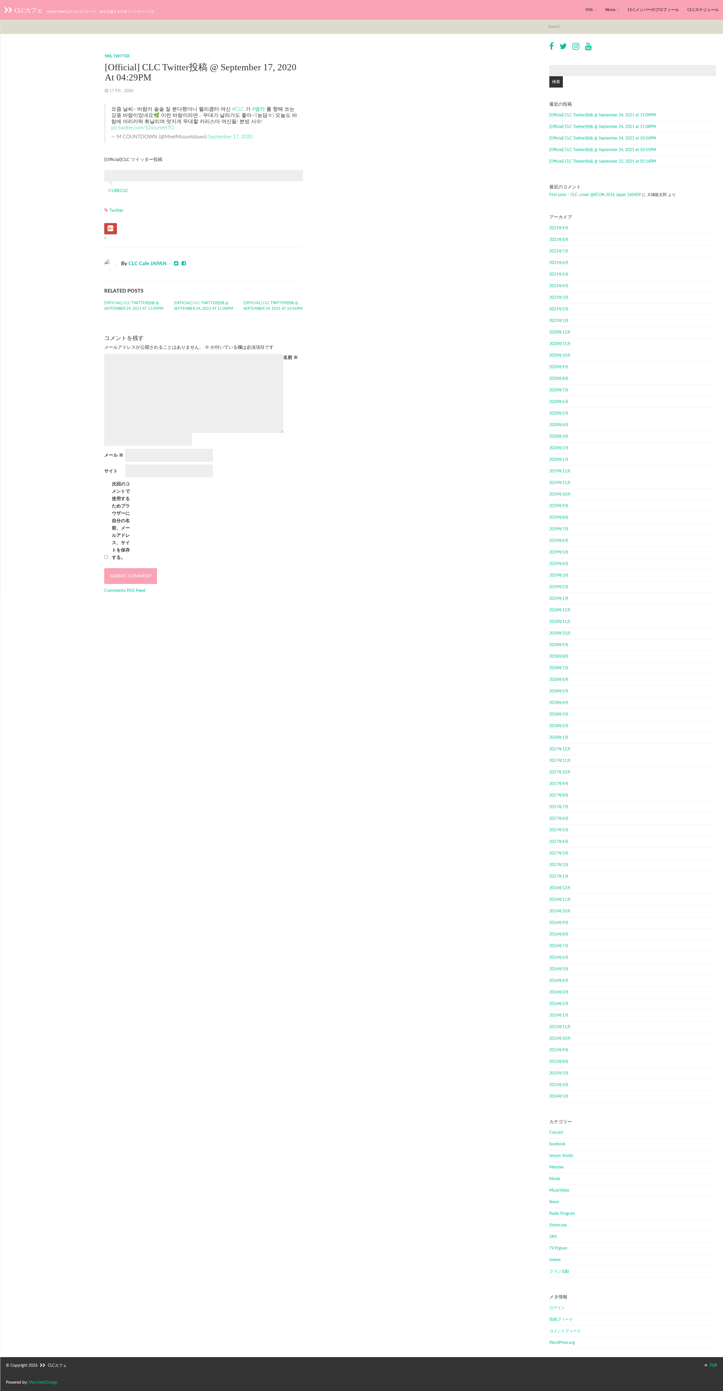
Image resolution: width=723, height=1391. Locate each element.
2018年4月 (559, 703)
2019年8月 (559, 518)
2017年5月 (559, 830)
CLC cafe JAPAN (148, 263)
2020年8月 (559, 379)
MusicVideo (559, 1190)
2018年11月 (560, 622)
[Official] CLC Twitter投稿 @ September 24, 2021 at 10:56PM (272, 306)
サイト (111, 471)
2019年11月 (560, 483)
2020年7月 (559, 390)
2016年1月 (559, 1015)
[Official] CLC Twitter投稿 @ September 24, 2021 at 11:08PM (203, 306)
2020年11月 (560, 344)
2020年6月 (559, 402)
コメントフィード (565, 1331)
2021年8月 (559, 240)
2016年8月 (559, 934)
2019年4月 (559, 564)
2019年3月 (559, 575)
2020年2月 (559, 448)
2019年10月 (560, 494)
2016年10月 (560, 911)
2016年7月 (559, 946)
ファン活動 (559, 1272)
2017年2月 (559, 865)
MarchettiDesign (43, 1383)
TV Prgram (558, 1248)
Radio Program (562, 1214)
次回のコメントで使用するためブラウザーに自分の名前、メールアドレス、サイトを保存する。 (121, 521)
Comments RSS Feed (124, 590)
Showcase (558, 1225)
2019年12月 (560, 471)
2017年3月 (559, 853)
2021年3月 (559, 298)
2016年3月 (559, 992)
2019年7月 (559, 529)
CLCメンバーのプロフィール (653, 10)
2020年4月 (559, 425)
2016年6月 (559, 958)
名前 (290, 357)
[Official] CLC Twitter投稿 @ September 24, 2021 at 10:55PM (602, 150)
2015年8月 (559, 1062)
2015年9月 (559, 1050)
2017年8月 (559, 795)
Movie (611, 10)
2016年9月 (559, 923)
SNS (589, 10)
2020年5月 (559, 413)
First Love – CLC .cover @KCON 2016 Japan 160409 (595, 195)
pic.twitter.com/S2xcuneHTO (142, 127)
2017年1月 (559, 876)
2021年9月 (559, 228)
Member (556, 1167)
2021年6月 (559, 263)
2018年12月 (560, 610)
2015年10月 (560, 1039)
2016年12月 (560, 888)
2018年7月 (559, 668)
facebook (557, 1144)
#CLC (238, 109)
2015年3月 (559, 1085)
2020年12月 (560, 332)
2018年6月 (559, 680)
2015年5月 (559, 1073)
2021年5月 (559, 274)
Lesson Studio (561, 1156)
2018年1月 (559, 738)
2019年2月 (559, 587)
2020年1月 (559, 460)
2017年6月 (559, 819)
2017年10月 (560, 772)
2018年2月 (559, 726)
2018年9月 (559, 645)
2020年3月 (559, 437)
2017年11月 (560, 761)
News (554, 1202)
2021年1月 (559, 321)
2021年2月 (559, 309)
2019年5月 (559, 552)
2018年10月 (560, 633)
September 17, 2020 (230, 136)
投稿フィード (561, 1320)
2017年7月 (559, 807)
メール (113, 455)
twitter (121, 56)
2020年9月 (559, 367)
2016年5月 (559, 969)
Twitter (116, 210)
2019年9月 (559, 506)
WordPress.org (562, 1343)
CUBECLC (118, 190)
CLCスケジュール (703, 10)
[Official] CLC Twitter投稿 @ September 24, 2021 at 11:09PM (133, 306)
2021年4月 (559, 286)
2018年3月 (559, 714)
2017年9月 (559, 784)
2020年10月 (560, 355)
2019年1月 (559, 599)
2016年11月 (560, 900)
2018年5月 (559, 691)
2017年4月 (559, 842)
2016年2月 (559, 1004)
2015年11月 (560, 1027)
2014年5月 (559, 1096)
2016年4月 (559, 981)
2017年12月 (560, 749)
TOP (713, 1366)
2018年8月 (559, 657)
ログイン (557, 1308)
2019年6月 (559, 541)
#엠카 (258, 109)
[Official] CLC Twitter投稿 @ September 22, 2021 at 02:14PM (602, 161)
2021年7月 (559, 251)
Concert (556, 1133)
